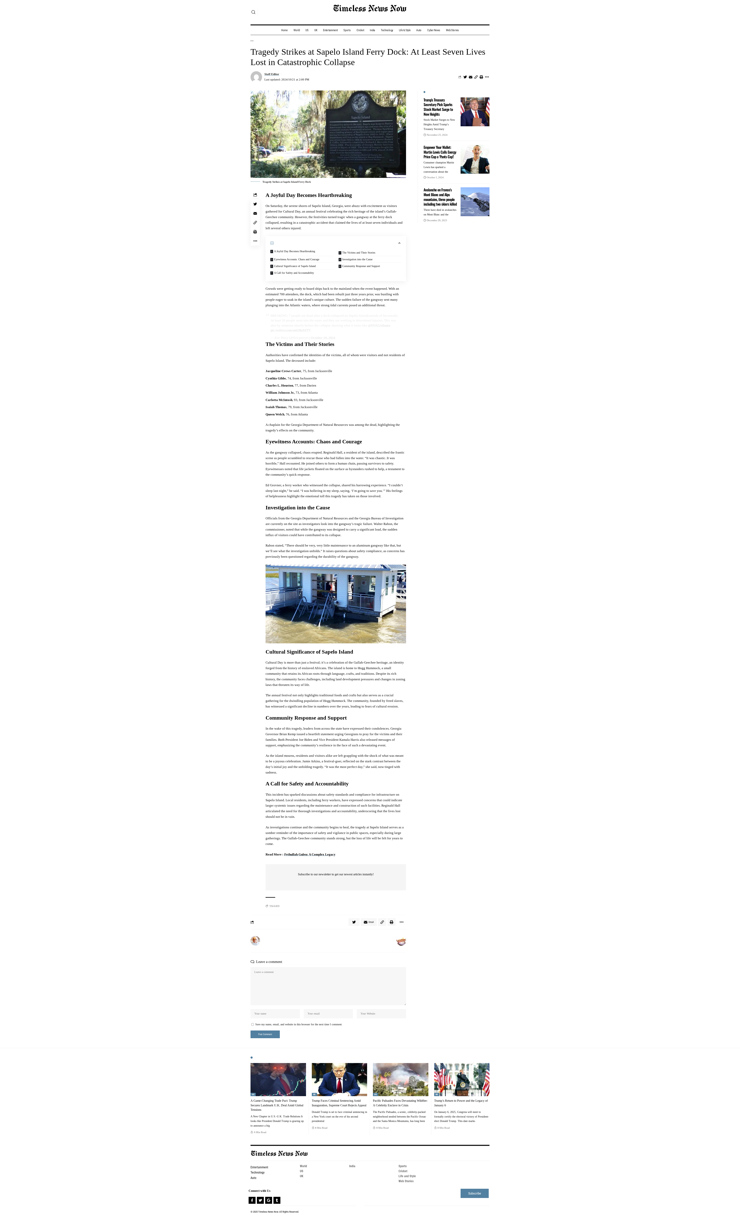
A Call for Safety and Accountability (294, 272)
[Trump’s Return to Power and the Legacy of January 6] (462, 1079)
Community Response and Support (361, 266)
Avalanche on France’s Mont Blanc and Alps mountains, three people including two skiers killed (440, 197)
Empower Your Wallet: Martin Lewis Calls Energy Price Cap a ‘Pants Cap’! (440, 151)
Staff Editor (271, 74)
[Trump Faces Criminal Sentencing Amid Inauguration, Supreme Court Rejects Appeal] (339, 1079)
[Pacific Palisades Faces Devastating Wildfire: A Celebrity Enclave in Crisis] (400, 1079)
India (352, 1166)
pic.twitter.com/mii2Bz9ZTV (291, 330)
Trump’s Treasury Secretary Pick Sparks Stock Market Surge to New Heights (438, 107)
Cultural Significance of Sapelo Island (295, 266)
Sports (403, 1166)
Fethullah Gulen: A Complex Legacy (310, 854)
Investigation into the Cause (357, 259)
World (303, 1166)
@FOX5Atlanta (379, 325)
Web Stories (406, 1181)
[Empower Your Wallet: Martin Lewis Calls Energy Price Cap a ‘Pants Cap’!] (475, 159)
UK (301, 1176)
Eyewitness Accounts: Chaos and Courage (296, 259)
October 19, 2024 (323, 338)
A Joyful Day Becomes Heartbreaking (294, 251)
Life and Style (407, 1176)
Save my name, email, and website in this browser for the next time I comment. (298, 1024)
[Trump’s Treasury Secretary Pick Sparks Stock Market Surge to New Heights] (475, 111)
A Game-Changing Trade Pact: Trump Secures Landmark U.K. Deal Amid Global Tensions (277, 1105)
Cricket (403, 1171)
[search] (253, 12)
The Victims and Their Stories (358, 252)
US (253, 1094)
